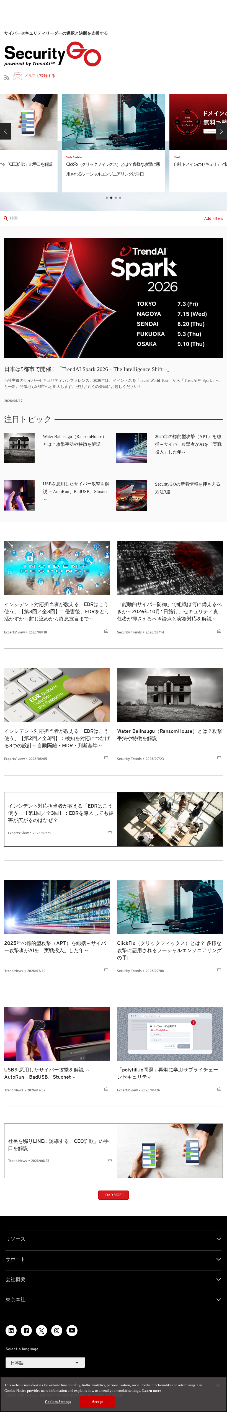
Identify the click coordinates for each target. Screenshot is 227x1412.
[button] (5, 131)
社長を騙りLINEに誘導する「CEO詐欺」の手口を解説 (58, 1144)
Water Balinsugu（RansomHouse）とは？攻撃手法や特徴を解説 (169, 734)
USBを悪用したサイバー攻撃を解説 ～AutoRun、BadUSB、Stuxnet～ (76, 491)
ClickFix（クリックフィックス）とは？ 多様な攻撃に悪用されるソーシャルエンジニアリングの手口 (169, 950)
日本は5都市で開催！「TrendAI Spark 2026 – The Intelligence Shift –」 (88, 369)
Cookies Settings (58, 1402)
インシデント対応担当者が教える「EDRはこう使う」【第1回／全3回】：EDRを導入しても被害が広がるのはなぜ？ (61, 813)
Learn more (151, 1390)
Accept (97, 1402)
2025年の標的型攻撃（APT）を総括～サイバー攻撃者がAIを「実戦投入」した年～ (188, 444)
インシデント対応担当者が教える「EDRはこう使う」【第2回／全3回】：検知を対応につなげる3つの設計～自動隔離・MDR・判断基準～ (57, 738)
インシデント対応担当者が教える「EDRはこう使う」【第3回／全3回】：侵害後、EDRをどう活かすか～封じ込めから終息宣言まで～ (57, 611)
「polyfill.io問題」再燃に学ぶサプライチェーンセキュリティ (167, 1073)
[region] (113, 1394)
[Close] (218, 1386)
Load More (113, 1195)
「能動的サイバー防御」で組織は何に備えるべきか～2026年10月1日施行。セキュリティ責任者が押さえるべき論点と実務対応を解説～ (169, 611)
